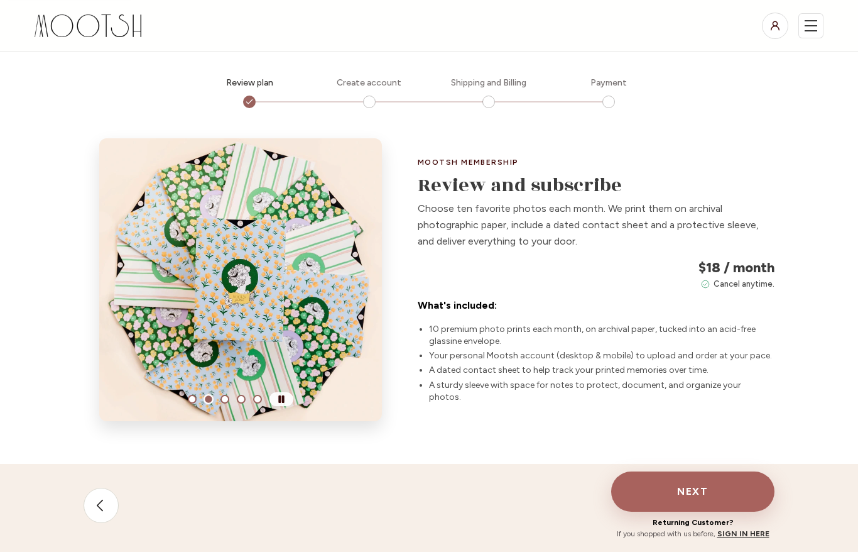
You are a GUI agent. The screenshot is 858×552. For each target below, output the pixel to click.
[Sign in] (775, 26)
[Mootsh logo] (90, 25)
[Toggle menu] (810, 25)
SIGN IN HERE (743, 533)
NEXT (692, 491)
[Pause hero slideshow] (281, 399)
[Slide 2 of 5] (209, 399)
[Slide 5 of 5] (257, 399)
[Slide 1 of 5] (192, 399)
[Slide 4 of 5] (241, 399)
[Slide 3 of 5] (224, 399)
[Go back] (101, 505)
